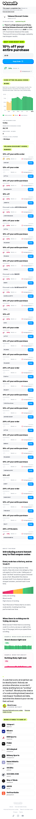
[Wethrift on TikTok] (13, 816)
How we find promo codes (11, 809)
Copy (30, 162)
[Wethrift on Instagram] (18, 816)
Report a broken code (26, 809)
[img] (18, 103)
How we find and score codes (13, 710)
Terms (21, 812)
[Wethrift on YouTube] (23, 816)
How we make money (8, 11)
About (11, 806)
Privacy (15, 812)
